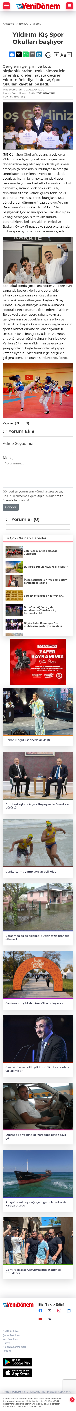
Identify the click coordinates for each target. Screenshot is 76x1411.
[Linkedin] (68, 1310)
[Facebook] (40, 1310)
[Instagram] (59, 1310)
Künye (6, 1343)
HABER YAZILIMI (12, 1391)
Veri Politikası (10, 1339)
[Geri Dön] (6, 5)
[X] (49, 1310)
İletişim (7, 1350)
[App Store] (38, 1372)
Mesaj (8, 458)
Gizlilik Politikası (11, 1331)
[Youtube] (40, 1319)
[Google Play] (38, 1362)
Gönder (10, 507)
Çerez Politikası (11, 1335)
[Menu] (69, 5)
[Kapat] (72, 1399)
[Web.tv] (49, 1319)
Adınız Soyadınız (18, 443)
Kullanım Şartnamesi (14, 1346)
